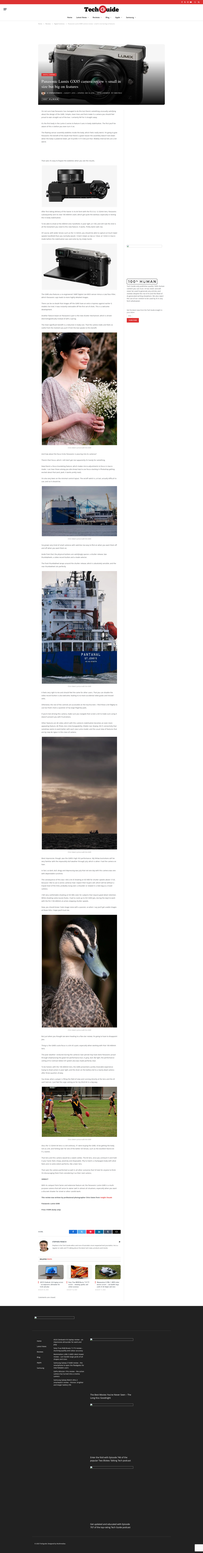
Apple (117, 17)
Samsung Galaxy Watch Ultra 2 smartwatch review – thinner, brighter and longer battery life (68, 1382)
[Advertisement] (77, 150)
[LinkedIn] (30, 129)
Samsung (130, 17)
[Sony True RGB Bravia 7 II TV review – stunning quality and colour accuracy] (79, 1272)
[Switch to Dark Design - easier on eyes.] (195, 2)
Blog (107, 17)
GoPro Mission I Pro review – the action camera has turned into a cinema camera (69, 1373)
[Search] (198, 2)
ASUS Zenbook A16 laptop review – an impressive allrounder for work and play (51, 1284)
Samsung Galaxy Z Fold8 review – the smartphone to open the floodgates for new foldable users (69, 1365)
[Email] (30, 141)
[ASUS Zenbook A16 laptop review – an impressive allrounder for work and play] (51, 1272)
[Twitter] (30, 123)
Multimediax (61, 1544)
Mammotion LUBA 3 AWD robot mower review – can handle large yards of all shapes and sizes (108, 1284)
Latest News (81, 17)
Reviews (96, 17)
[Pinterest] (30, 135)
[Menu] (5, 9)
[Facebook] (30, 117)
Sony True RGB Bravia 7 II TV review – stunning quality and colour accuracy (78, 1284)
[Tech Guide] (101, 9)
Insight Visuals (106, 1197)
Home (69, 17)
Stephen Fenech (55, 93)
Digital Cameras (49, 75)
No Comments (105, 93)
